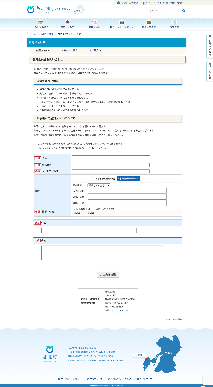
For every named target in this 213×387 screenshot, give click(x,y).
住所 (37, 190)
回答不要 (94, 213)
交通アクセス (96, 379)
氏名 (44, 158)
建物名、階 (78, 203)
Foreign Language (129, 2)
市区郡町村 (78, 191)
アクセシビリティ (153, 2)
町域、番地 (78, 197)
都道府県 (77, 185)
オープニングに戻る (174, 3)
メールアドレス (50, 171)
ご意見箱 (96, 50)
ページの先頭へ (175, 319)
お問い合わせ (47, 34)
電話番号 (46, 165)
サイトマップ (145, 379)
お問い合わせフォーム (115, 310)
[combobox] (166, 11)
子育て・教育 (71, 50)
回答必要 (80, 213)
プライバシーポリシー (70, 379)
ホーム (33, 34)
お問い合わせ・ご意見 (121, 379)
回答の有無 (48, 211)
